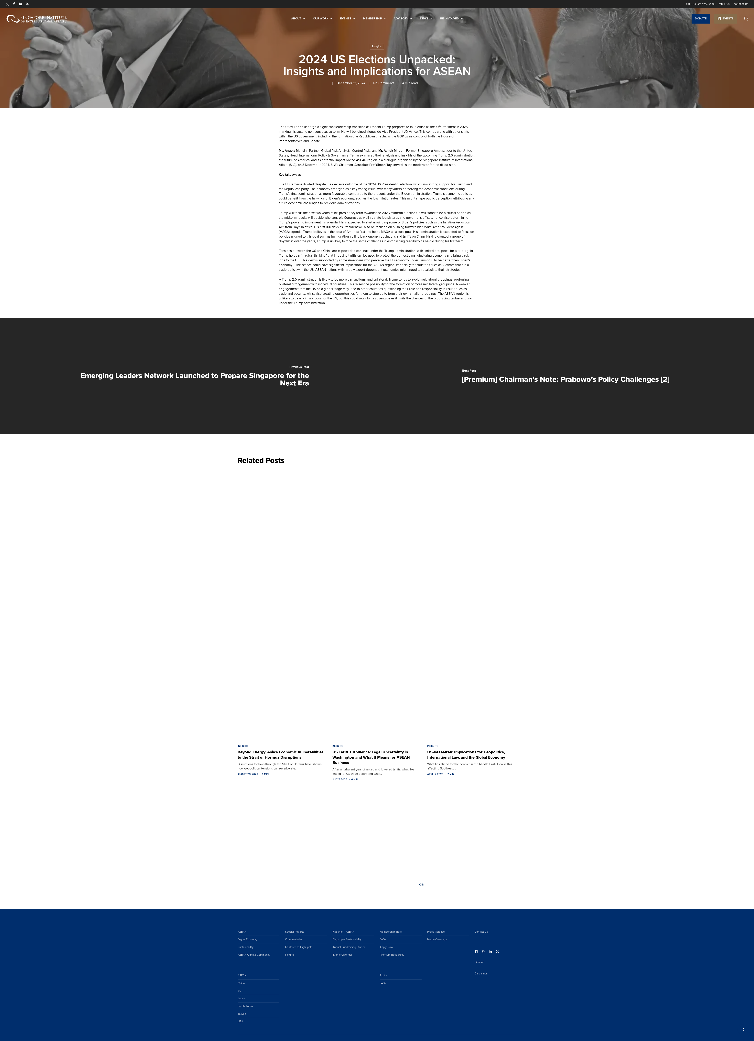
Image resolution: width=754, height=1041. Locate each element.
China (241, 983)
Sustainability (245, 947)
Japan (241, 998)
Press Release (436, 932)
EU (239, 991)
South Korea (245, 1006)
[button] (701, 19)
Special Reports (294, 932)
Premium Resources (392, 955)
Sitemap (479, 962)
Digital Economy (247, 939)
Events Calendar (342, 955)
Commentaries (294, 939)
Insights (377, 46)
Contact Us (481, 932)
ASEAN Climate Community (254, 955)
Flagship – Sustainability (346, 939)
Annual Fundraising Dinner (348, 947)
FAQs (383, 939)
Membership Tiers (391, 932)
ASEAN (242, 932)
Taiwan (242, 1014)
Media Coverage (437, 939)
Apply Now (386, 947)
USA (240, 1021)
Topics (383, 975)
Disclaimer (481, 973)
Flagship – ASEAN (343, 932)
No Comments (383, 83)
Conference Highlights (298, 947)
